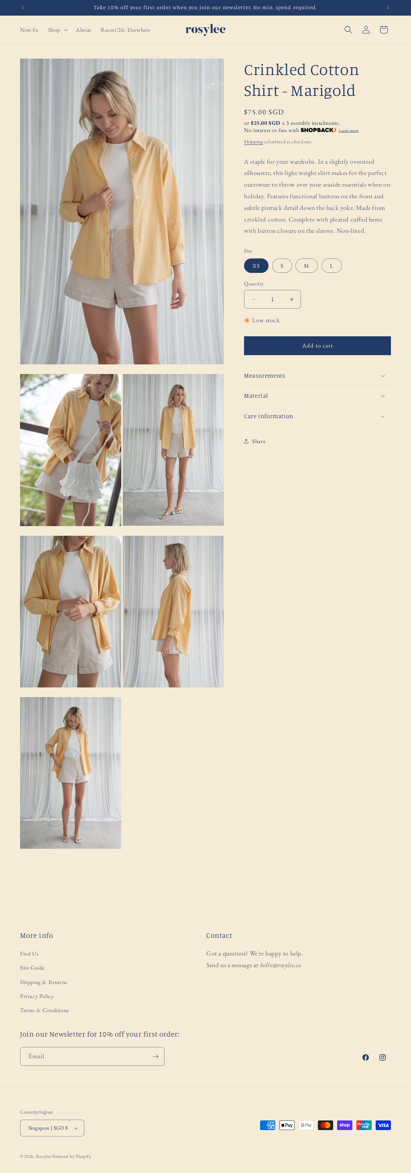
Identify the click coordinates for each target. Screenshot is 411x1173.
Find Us (29, 953)
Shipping (253, 141)
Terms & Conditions (44, 1010)
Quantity (254, 283)
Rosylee (43, 1156)
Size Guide (32, 967)
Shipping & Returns (43, 982)
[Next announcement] (388, 7)
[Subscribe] (155, 1056)
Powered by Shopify (72, 1156)
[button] (57, 29)
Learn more (349, 130)
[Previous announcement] (23, 7)
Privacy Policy (36, 996)
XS (256, 265)
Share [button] (258, 441)
